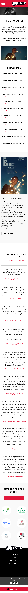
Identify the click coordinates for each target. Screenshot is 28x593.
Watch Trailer (10, 233)
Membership (14, 564)
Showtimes (14, 554)
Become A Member (14, 498)
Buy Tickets (14, 589)
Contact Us (14, 570)
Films (14, 557)
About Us (13, 567)
